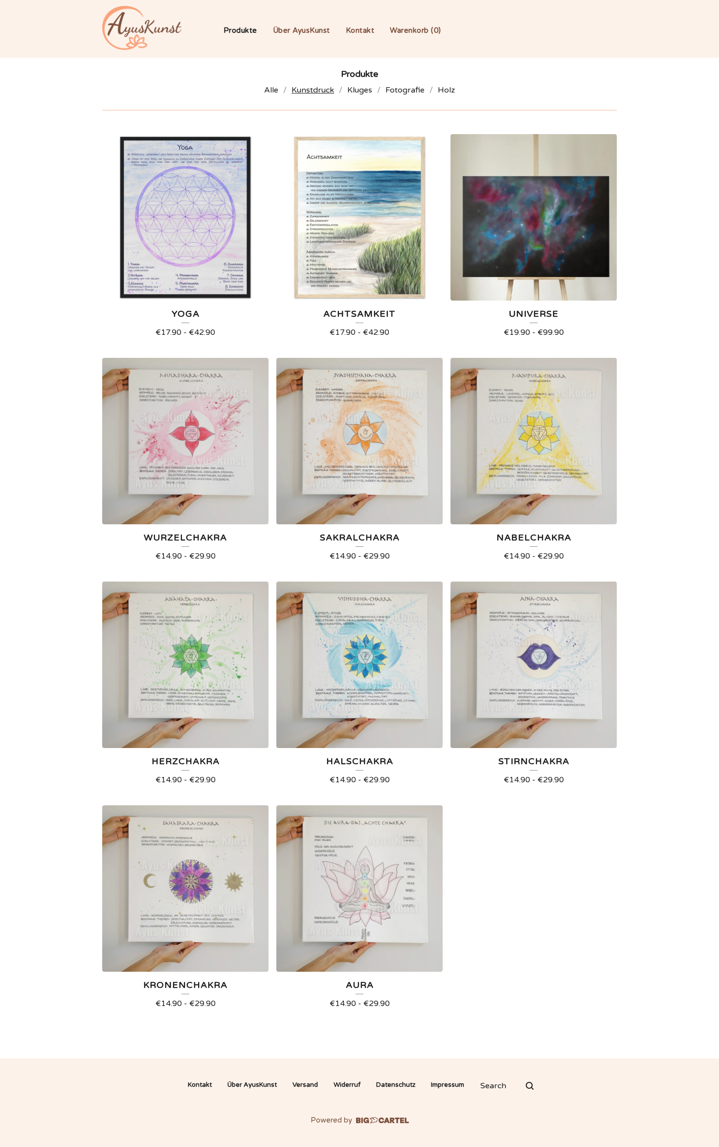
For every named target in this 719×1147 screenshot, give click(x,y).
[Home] (141, 28)
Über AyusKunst (301, 30)
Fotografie (405, 90)
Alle (271, 90)
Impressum (447, 1085)
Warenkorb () (415, 30)
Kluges (359, 90)
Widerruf (347, 1085)
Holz (446, 90)
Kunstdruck (313, 90)
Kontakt (360, 30)
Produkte (240, 30)
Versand (305, 1085)
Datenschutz (395, 1085)
